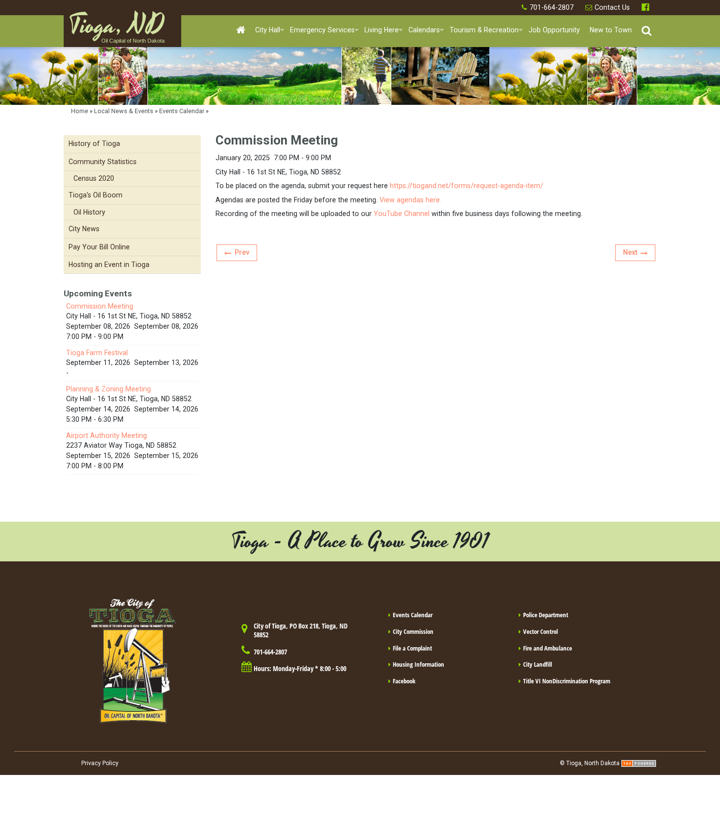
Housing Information (418, 664)
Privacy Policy (100, 763)
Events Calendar (181, 111)
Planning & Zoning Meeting (108, 389)
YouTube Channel (402, 213)
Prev (242, 252)
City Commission (413, 631)
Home (79, 111)
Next (630, 252)
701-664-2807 (551, 7)
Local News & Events (123, 111)
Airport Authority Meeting (106, 435)
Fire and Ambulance (547, 648)
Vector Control (540, 631)
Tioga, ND (117, 30)
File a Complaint (412, 648)
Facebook (646, 7)
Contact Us (612, 7)
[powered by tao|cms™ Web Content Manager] (638, 763)
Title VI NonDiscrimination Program (566, 680)
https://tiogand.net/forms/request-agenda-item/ (466, 186)
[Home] (240, 30)
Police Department (545, 614)
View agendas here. (410, 200)
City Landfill (537, 664)
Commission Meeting (99, 306)
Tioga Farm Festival (97, 353)
